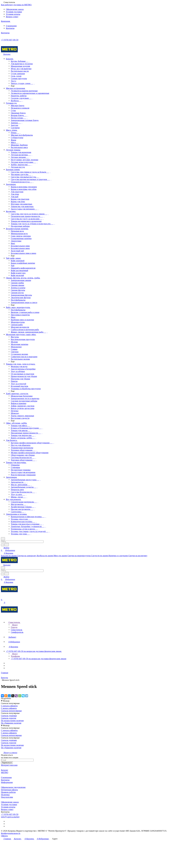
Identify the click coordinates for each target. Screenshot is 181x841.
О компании (11, 26)
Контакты (10, 28)
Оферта (4, 836)
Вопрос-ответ (12, 17)
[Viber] (16, 695)
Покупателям (7, 797)
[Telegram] (26, 695)
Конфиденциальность (10, 833)
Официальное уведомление (13, 787)
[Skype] (23, 695)
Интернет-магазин (9, 765)
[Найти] (7, 544)
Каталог (4, 770)
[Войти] (2, 597)
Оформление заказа (15, 9)
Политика (5, 794)
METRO (4, 772)
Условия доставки (14, 12)
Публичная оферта (9, 790)
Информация (7, 782)
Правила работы (8, 792)
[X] (12, 695)
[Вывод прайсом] (5, 750)
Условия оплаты (13, 14)
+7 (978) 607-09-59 (9, 40)
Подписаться (7, 763)
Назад (15, 625)
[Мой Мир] (9, 695)
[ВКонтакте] (2, 695)
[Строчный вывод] (3, 750)
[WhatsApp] (19, 695)
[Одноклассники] (5, 695)
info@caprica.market (10, 817)
